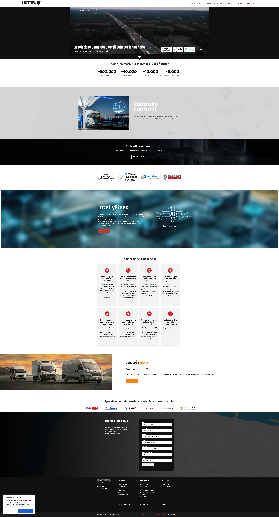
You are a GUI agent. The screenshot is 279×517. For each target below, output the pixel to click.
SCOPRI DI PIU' (132, 381)
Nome (144, 422)
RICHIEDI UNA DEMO (138, 156)
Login (248, 3)
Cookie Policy (162, 514)
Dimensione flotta (147, 452)
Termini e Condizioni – (147, 514)
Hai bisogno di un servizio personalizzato (170, 322)
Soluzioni (208, 3)
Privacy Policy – (155, 514)
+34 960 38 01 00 (123, 507)
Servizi (193, 3)
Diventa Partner (230, 3)
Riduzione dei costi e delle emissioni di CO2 (128, 278)
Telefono (145, 446)
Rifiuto (11, 511)
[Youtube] (118, 515)
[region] (19, 504)
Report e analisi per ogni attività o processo (107, 322)
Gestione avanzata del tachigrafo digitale (149, 322)
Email (144, 440)
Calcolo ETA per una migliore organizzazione (170, 278)
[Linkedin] (116, 515)
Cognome (145, 428)
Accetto (25, 511)
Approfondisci (104, 231)
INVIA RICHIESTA (148, 465)
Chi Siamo (241, 3)
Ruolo (144, 458)
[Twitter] (113, 515)
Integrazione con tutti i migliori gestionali (128, 322)
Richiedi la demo (218, 3)
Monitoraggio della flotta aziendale (107, 278)
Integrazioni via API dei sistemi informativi (149, 278)
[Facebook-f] (111, 515)
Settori (201, 3)
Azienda (144, 434)
